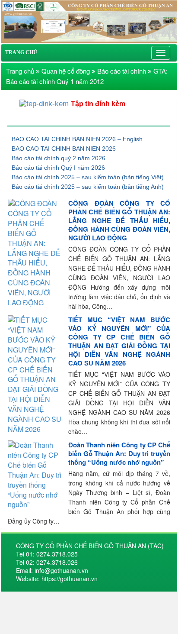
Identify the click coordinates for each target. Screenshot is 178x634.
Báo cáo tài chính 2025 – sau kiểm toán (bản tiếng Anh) (88, 186)
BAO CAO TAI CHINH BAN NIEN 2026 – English (77, 139)
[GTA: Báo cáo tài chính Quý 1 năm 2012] (89, 21)
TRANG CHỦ (21, 52)
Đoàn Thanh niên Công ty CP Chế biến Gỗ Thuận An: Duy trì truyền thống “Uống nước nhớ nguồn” (119, 453)
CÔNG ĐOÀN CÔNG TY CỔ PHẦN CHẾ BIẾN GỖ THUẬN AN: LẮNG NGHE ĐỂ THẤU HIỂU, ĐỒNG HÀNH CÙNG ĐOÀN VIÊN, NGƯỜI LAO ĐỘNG (119, 220)
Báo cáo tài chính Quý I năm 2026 (58, 167)
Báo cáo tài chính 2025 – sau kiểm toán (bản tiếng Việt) (88, 177)
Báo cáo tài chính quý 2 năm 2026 (58, 158)
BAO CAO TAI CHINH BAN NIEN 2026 (64, 148)
